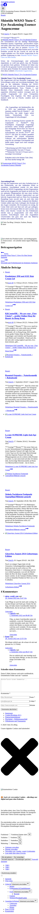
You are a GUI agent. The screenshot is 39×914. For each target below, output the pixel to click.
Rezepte (16, 894)
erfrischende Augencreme (23, 71)
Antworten (9, 611)
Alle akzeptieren (7, 857)
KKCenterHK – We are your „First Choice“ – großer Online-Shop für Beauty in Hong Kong (21, 315)
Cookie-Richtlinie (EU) (13, 715)
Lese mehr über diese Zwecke (15, 853)
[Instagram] (2, 6)
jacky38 (10, 283)
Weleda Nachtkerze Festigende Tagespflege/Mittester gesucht (18, 495)
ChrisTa (6, 34)
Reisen (12, 907)
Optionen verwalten (12, 847)
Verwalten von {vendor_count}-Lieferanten (20, 851)
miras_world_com (11, 596)
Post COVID (9, 909)
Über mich (8, 881)
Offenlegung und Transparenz (15, 721)
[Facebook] (5, 6)
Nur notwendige (19, 857)
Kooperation (9, 911)
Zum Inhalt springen (8, 2)
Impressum (9, 713)
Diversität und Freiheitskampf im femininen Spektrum (19, 262)
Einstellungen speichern (23, 859)
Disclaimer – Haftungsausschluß (16, 719)
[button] (19, 757)
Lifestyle (8, 884)
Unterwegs (13, 903)
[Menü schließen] (2, 875)
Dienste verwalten (11, 849)
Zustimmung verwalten (9, 873)
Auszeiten (13, 905)
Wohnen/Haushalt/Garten (18, 898)
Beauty (3, 15)
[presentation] (21, 362)
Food (11, 892)
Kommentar (5, 693)
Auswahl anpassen (8, 859)
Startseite (4, 257)
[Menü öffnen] (3, 8)
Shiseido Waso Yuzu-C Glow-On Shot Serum (16, 254)
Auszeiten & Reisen (12, 901)
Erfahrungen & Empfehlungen (20, 888)
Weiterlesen (21, 348)
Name (32, 697)
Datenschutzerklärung (12, 717)
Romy (7, 636)
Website (32, 705)
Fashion (12, 896)
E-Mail (33, 701)
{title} (7, 865)
